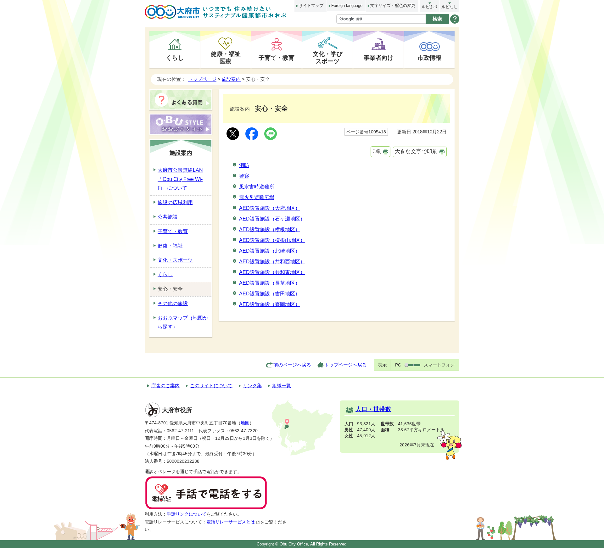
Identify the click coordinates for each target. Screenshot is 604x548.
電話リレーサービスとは (230, 522)
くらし (175, 57)
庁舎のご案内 (165, 385)
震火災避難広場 (256, 197)
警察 (244, 176)
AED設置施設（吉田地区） (269, 293)
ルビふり (430, 6)
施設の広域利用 (175, 202)
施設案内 (231, 79)
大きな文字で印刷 (416, 151)
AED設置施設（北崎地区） (269, 251)
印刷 (376, 151)
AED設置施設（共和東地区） (272, 272)
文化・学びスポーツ (328, 57)
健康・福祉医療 (226, 57)
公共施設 (168, 217)
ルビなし (449, 6)
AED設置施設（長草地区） (269, 283)
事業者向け (379, 57)
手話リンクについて (186, 514)
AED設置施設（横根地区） (269, 229)
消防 (244, 165)
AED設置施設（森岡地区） (269, 304)
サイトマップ (311, 5)
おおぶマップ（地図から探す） (183, 322)
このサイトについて (211, 385)
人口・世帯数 (373, 409)
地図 (245, 423)
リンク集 (252, 385)
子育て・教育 (276, 57)
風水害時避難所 (256, 186)
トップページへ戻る (345, 364)
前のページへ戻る (292, 364)
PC (398, 364)
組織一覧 (281, 385)
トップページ (202, 79)
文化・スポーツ (175, 260)
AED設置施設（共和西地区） (272, 261)
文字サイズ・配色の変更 (392, 5)
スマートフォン (439, 364)
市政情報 (429, 57)
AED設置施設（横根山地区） (272, 240)
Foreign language (346, 5)
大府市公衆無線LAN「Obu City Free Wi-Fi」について (180, 179)
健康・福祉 (170, 246)
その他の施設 (173, 303)
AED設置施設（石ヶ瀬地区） (272, 218)
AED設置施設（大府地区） (269, 208)
